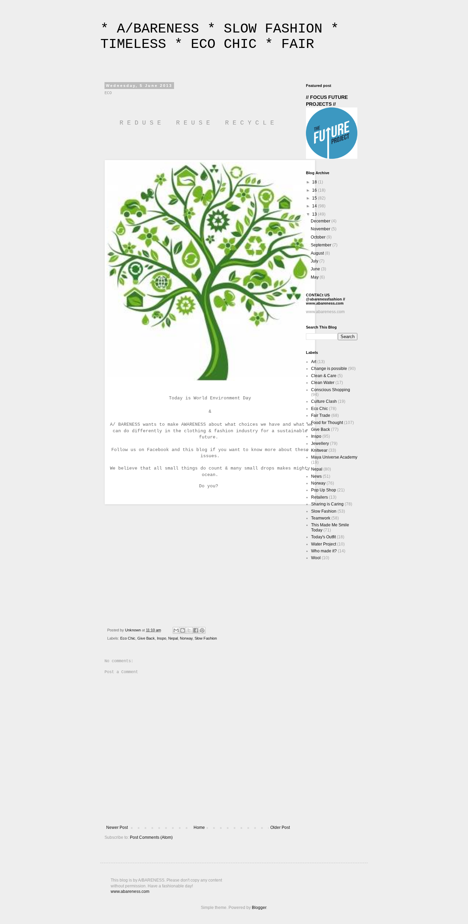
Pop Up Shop (323, 490)
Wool (316, 557)
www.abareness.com (130, 891)
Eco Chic (127, 638)
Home (199, 827)
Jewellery (320, 443)
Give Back (146, 638)
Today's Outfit (323, 537)
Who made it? (324, 551)
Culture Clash (324, 401)
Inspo (161, 638)
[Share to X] (189, 630)
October (319, 237)
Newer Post (117, 827)
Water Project (323, 544)
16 (315, 190)
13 (315, 214)
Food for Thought (327, 422)
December (321, 221)
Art (313, 361)
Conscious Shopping (330, 389)
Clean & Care (323, 375)
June (316, 269)
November (321, 229)
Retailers (319, 497)
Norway (186, 638)
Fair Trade (320, 415)
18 (315, 182)
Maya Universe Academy (334, 457)
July (315, 261)
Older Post (280, 827)
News (316, 476)
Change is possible (329, 368)
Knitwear (319, 450)
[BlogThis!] (182, 630)
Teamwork (320, 518)
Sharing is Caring (327, 504)
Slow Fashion (206, 638)
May (315, 277)
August (318, 253)
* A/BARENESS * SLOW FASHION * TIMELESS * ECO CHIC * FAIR (219, 36)
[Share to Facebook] (195, 630)
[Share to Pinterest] (202, 630)
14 (315, 206)
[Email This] (176, 630)
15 (315, 198)
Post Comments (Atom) (151, 837)
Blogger (259, 907)
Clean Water (322, 382)
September (321, 245)
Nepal (173, 638)
